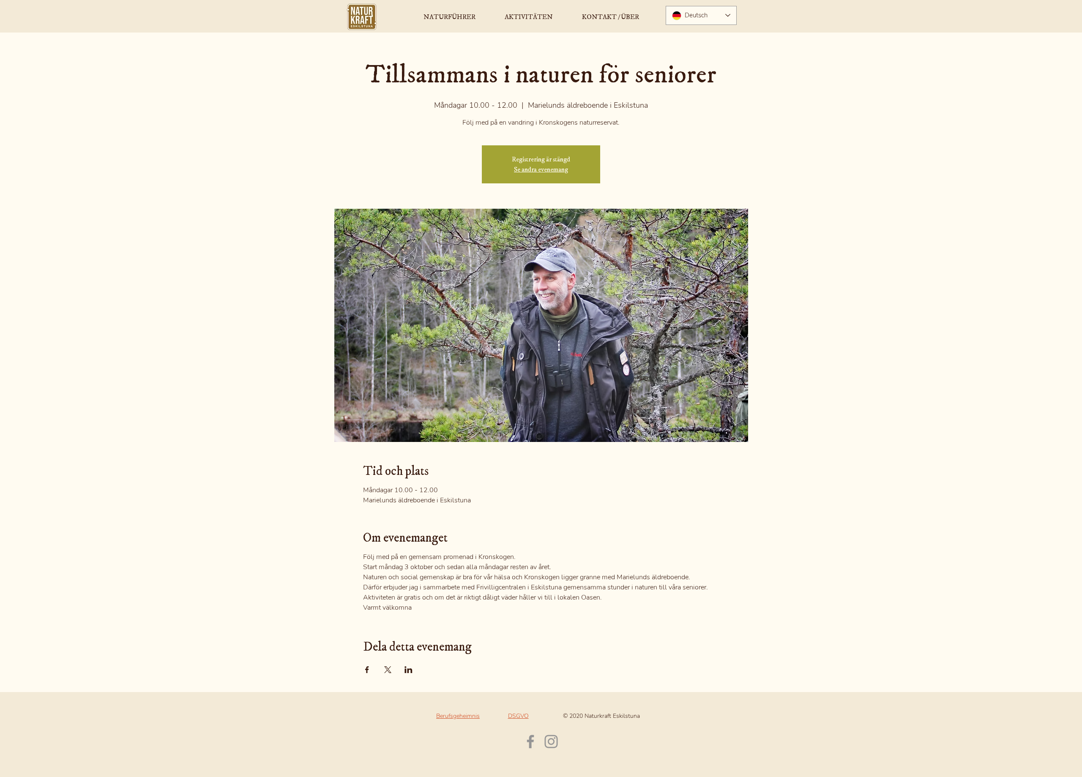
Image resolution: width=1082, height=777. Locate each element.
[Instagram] (551, 741)
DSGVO (518, 716)
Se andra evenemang (541, 169)
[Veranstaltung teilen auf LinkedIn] (408, 669)
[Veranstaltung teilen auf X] (388, 669)
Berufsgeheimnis (458, 716)
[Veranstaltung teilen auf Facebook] (367, 669)
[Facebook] (530, 741)
